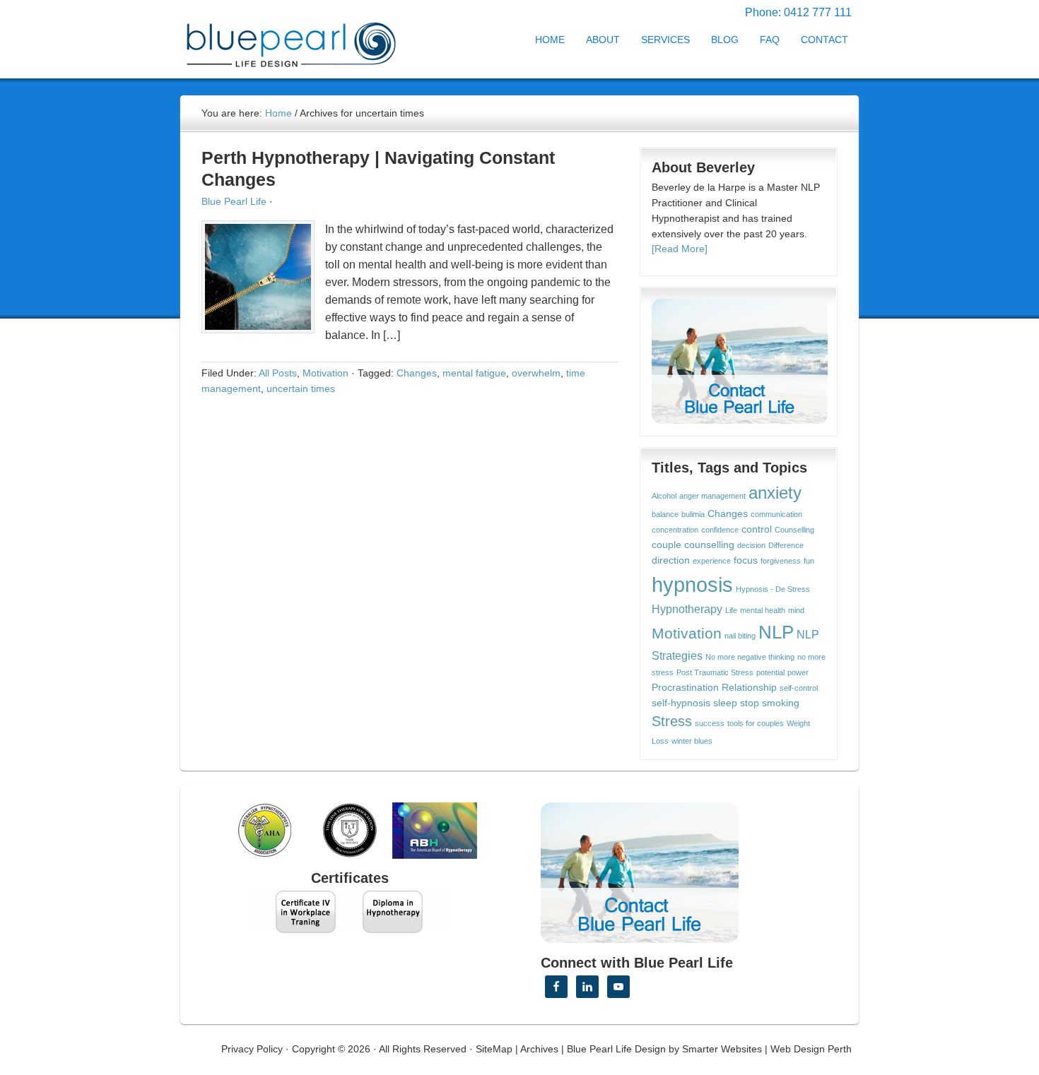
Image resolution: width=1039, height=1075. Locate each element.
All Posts (278, 373)
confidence (720, 529)
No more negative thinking (749, 657)
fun (809, 561)
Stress (672, 721)
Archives (539, 1049)
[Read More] (680, 248)
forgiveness (781, 561)
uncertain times (300, 388)
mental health (762, 610)
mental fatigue (474, 373)
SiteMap (494, 1049)
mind (796, 610)
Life (731, 610)
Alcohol (664, 496)
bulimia (693, 514)
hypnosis (692, 584)
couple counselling (693, 545)
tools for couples (755, 723)
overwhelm (536, 373)
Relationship (749, 687)
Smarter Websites (722, 1049)
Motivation (325, 373)
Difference (786, 545)
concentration (675, 529)
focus (746, 560)
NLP (776, 632)
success (709, 723)
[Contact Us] (740, 361)
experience (712, 561)
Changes (417, 373)
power (798, 672)
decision (751, 545)
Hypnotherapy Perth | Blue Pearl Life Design (304, 40)
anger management (712, 496)
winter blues (691, 741)
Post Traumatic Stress (714, 672)
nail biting (740, 635)
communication (776, 514)
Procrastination (685, 687)
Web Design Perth (811, 1049)
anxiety (775, 493)
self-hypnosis (681, 703)
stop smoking (769, 703)
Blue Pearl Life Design (616, 1049)
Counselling (794, 529)
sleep (725, 703)
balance (665, 514)
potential (770, 672)
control (756, 529)
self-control (799, 688)
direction (671, 560)
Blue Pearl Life (233, 201)
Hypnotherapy (687, 608)
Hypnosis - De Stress (773, 589)
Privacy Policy (252, 1049)
